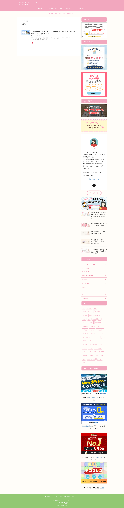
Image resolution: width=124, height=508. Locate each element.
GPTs (84, 319)
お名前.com (99, 457)
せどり (99, 326)
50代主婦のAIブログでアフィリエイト (62, 500)
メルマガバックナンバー (96, 344)
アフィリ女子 (23, 4)
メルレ (84, 348)
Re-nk (94, 319)
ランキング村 (59, 496)
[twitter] (94, 185)
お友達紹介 (98, 322)
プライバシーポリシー (77, 496)
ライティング (98, 348)
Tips (84, 322)
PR (89, 319)
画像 (38, 36)
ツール (34, 36)
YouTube (90, 322)
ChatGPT (97, 312)
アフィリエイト (94, 333)
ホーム (43, 496)
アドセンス (85, 333)
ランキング (68, 9)
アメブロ (103, 333)
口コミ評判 (101, 352)
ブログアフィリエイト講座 (55, 9)
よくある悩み (100, 330)
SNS (99, 319)
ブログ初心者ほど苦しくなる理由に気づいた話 (98, 232)
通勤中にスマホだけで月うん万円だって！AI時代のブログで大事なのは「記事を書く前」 (99, 215)
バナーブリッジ (93, 341)
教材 (102, 355)
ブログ (101, 341)
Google (85, 315)
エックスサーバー (87, 337)
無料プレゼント (42, 9)
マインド (85, 344)
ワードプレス (93, 352)
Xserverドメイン (86, 426)
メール (90, 348)
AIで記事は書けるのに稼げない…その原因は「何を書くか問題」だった (99, 251)
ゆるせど (92, 330)
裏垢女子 (99, 359)
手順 (97, 355)
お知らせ (93, 326)
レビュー (85, 352)
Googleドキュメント (94, 315)
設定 (84, 362)
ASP (95, 308)
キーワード (97, 337)
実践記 (91, 355)
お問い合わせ (82, 9)
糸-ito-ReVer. (91, 359)
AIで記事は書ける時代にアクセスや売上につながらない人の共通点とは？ (99, 242)
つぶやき (85, 330)
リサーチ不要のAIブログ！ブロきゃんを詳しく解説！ (99, 224)
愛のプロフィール (94, 179)
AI (39, 36)
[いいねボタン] (32, 43)
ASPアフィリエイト (88, 312)
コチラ (102, 488)
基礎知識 (85, 355)
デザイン (85, 341)
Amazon (89, 308)
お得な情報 (85, 326)
